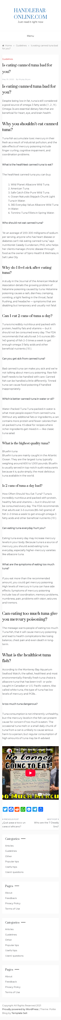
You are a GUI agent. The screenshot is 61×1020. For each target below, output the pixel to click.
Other (8, 856)
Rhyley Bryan (24, 79)
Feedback (11, 898)
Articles (9, 845)
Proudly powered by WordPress (20, 1009)
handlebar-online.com (30, 14)
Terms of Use (12, 908)
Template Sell (19, 1013)
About (8, 892)
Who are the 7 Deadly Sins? (46, 824)
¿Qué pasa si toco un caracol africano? (13, 824)
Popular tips (12, 861)
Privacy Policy (12, 903)
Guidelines (7, 59)
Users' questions (14, 872)
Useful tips (11, 866)
